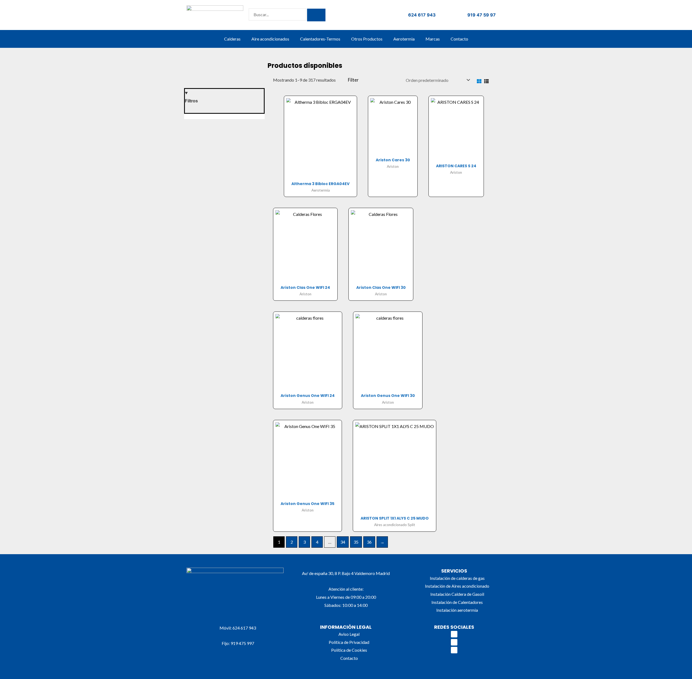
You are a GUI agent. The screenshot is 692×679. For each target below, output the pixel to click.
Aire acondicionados (270, 38)
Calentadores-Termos (320, 38)
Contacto (459, 38)
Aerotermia (404, 38)
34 (342, 541)
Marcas (432, 38)
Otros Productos (366, 38)
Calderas (232, 38)
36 (369, 541)
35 (356, 541)
